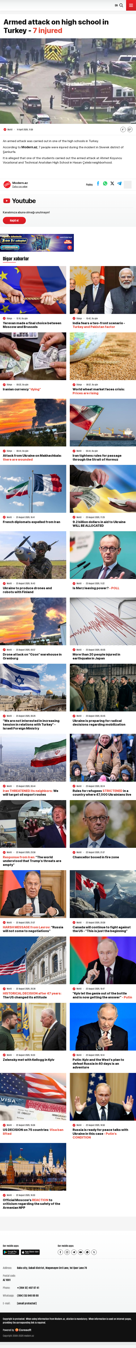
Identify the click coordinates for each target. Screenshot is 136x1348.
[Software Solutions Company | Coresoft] (23, 1330)
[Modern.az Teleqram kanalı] (73, 1252)
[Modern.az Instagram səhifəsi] (67, 1252)
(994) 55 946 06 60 (28, 1295)
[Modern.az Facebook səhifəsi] (60, 1252)
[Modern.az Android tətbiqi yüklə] (11, 1252)
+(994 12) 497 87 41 (28, 1288)
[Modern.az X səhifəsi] (94, 1252)
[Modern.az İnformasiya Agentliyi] (16, 1237)
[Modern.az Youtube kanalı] (80, 1252)
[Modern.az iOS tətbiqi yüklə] (30, 1252)
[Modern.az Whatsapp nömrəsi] (87, 1252)
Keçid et (14, 220)
